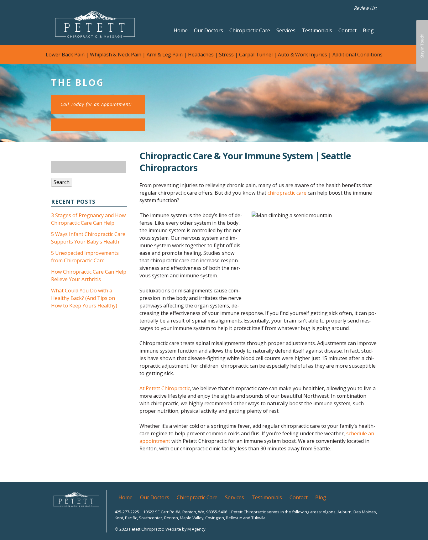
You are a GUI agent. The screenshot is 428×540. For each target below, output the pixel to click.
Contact (347, 30)
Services (285, 30)
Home (181, 30)
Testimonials (317, 30)
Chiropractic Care (249, 30)
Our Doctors (208, 30)
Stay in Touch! (422, 46)
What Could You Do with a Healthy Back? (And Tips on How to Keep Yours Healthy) (84, 298)
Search (62, 182)
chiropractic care (287, 192)
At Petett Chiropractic (164, 388)
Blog (368, 30)
